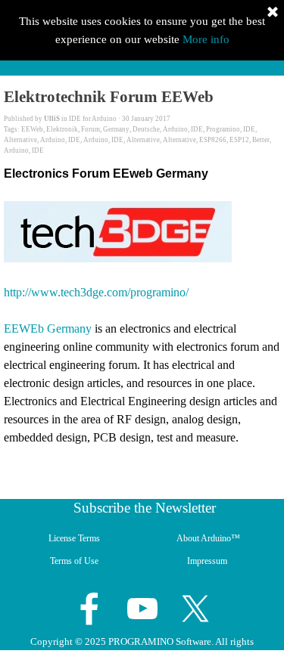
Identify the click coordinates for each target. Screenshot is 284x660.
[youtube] (142, 608)
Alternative (20, 140)
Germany (116, 129)
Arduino (175, 129)
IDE (197, 129)
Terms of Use (74, 561)
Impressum (207, 561)
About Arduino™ (208, 538)
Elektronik (62, 129)
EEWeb (32, 129)
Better (261, 140)
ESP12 (239, 140)
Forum (90, 129)
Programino (223, 129)
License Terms (74, 538)
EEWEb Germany (48, 328)
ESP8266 (212, 140)
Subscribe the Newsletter (144, 508)
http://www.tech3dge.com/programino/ (96, 292)
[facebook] (89, 608)
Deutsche (146, 129)
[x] (195, 608)
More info (206, 39)
